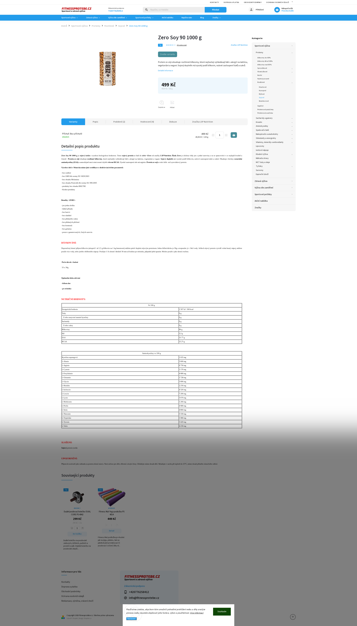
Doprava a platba (231, 2)
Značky (258, 207)
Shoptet (75, 618)
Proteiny (259, 52)
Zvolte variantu (167, 54)
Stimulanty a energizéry (266, 138)
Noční (259, 75)
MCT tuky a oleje (263, 162)
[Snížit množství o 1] (213, 135)
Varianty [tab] (73, 121)
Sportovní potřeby (263, 194)
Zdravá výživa (261, 181)
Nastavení (131, 619)
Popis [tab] (95, 121)
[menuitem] (71, 18)
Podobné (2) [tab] (119, 121)
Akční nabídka (261, 200)
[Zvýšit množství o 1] (226, 135)
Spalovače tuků (262, 130)
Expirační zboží (262, 174)
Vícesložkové (262, 71)
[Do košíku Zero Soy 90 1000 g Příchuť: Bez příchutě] (234, 135)
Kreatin (259, 122)
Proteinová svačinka (265, 113)
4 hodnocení (182, 45)
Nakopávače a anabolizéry (267, 134)
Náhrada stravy (262, 158)
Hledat (215, 9)
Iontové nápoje (262, 150)
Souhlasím (222, 611)
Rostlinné (261, 82)
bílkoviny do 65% (264, 57)
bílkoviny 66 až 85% (264, 61)
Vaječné (260, 106)
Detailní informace (165, 70)
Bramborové (264, 101)
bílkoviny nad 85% (264, 64)
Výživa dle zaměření (264, 187)
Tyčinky (259, 166)
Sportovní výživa (262, 45)
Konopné (262, 90)
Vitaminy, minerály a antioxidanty (269, 142)
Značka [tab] (202, 121)
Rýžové (262, 94)
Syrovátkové (262, 68)
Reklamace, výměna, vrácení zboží (77, 600)
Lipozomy (260, 146)
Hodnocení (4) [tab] (147, 121)
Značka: (239, 45)
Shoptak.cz (87, 618)
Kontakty (214, 2)
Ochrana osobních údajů (277, 2)
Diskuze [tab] (173, 121)
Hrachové (262, 87)
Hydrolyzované (263, 78)
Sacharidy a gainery (264, 118)
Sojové (261, 97)
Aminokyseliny (262, 126)
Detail (111, 530)
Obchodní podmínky (253, 2)
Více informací (196, 613)
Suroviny (259, 170)
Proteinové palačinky (265, 109)
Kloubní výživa (262, 154)
